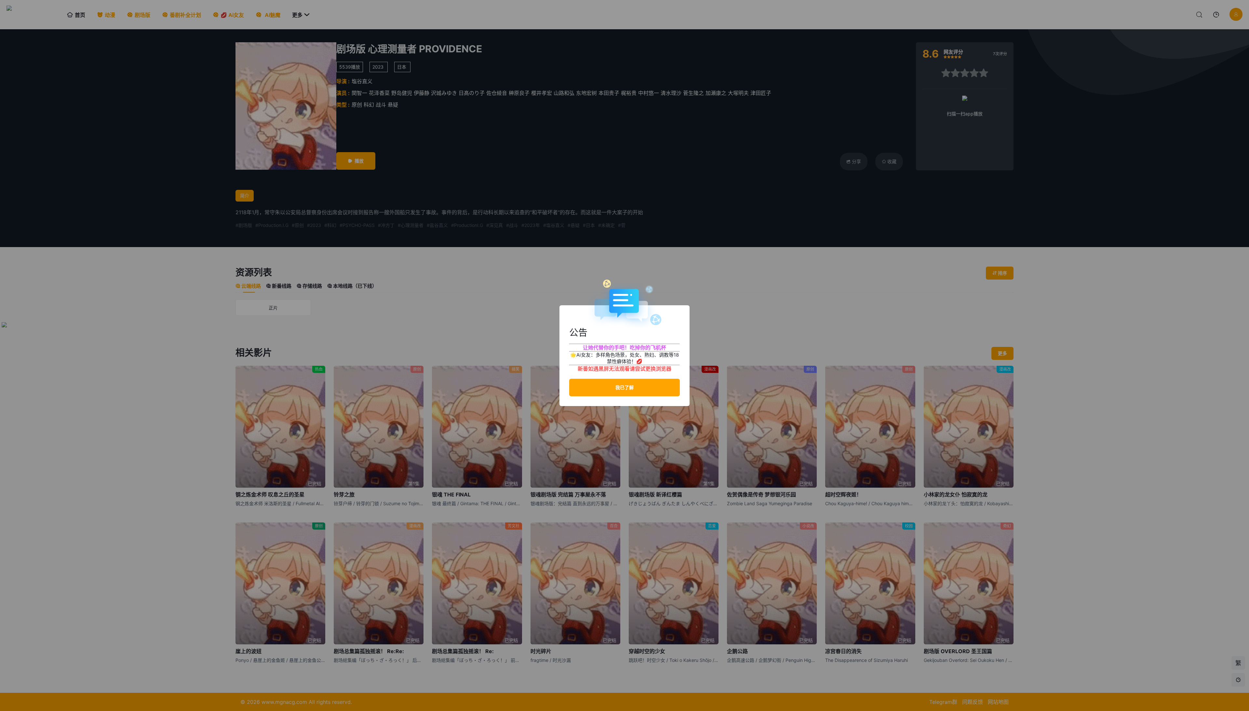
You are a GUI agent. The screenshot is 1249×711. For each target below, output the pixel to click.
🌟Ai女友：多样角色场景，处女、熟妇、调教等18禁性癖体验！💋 (624, 358)
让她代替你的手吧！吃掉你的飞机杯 (624, 347)
